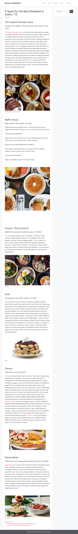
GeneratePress (48, 532)
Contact (68, 3)
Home (44, 3)
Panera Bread (9, 465)
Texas (8, 522)
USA (11, 522)
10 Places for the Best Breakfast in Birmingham (18, 525)
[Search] (71, 11)
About (62, 3)
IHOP (6, 302)
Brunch (50, 3)
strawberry (30, 415)
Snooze (7, 235)
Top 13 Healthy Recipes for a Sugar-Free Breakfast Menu (21, 523)
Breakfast (56, 3)
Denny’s (7, 376)
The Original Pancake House (13, 32)
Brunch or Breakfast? (13, 3)
